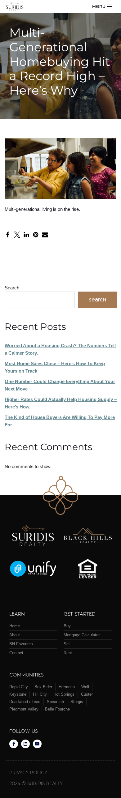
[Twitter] (17, 235)
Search (12, 287)
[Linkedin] (25, 744)
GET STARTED (80, 614)
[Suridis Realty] (16, 6)
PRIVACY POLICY (28, 772)
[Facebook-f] (13, 744)
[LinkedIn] (26, 235)
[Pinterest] (36, 235)
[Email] (45, 235)
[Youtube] (37, 744)
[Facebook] (8, 235)
